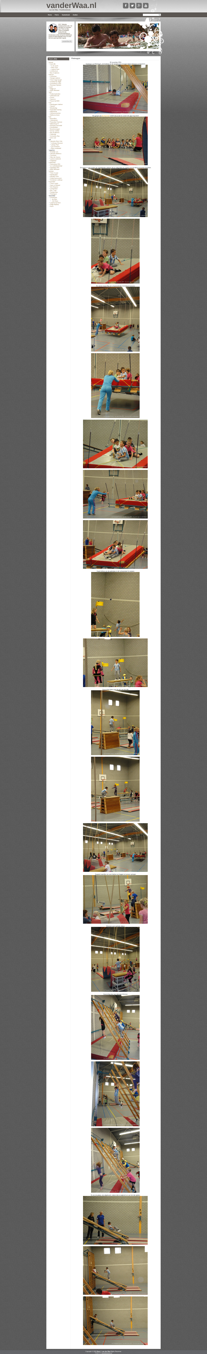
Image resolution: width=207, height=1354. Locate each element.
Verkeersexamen (55, 113)
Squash (52, 106)
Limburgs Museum (57, 143)
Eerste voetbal (54, 131)
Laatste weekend (55, 159)
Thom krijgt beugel (56, 80)
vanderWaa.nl (71, 5)
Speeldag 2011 (54, 167)
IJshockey (53, 76)
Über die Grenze (55, 157)
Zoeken (75, 15)
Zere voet (53, 138)
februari (51, 74)
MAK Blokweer (54, 90)
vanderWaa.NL (66, 41)
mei (50, 103)
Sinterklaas (53, 197)
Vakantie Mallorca (55, 153)
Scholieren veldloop (56, 180)
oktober (51, 171)
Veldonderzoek (54, 95)
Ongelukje (53, 160)
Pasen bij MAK (55, 101)
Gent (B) (52, 64)
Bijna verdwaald (56, 148)
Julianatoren (54, 120)
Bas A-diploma (54, 73)
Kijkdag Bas (54, 174)
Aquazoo (53, 99)
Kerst (51, 206)
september (52, 162)
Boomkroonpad (55, 129)
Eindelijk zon (54, 152)
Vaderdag (53, 134)
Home (50, 15)
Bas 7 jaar (53, 190)
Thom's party (54, 183)
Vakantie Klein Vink (56, 141)
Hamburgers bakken (56, 104)
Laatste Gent (55, 69)
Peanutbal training (55, 110)
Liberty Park (55, 145)
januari (51, 62)
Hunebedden (54, 127)
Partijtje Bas (54, 192)
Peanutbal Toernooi (56, 122)
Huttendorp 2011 (55, 164)
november (52, 181)
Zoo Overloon (55, 146)
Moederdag (53, 108)
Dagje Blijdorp (54, 204)
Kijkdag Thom (54, 176)
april (50, 92)
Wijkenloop (53, 111)
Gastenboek (66, 15)
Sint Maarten (54, 187)
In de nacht (54, 66)
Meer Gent (54, 67)
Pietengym (53, 194)
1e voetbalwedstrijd (56, 166)
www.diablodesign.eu (107, 1352)
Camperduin (54, 189)
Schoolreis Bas (55, 136)
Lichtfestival (54, 71)
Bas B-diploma (54, 132)
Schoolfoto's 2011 (55, 83)
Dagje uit (53, 88)
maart (51, 87)
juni (50, 117)
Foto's (57, 15)
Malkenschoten (55, 115)
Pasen (52, 97)
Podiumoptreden (55, 94)
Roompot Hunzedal (56, 125)
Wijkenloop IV (54, 124)
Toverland (53, 155)
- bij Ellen (54, 199)
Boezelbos (53, 118)
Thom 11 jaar (54, 173)
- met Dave (54, 201)
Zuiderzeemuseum (56, 178)
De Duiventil (105, 116)
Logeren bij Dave (55, 203)
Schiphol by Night (55, 81)
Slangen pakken (55, 78)
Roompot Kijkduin (55, 85)
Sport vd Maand (55, 185)
